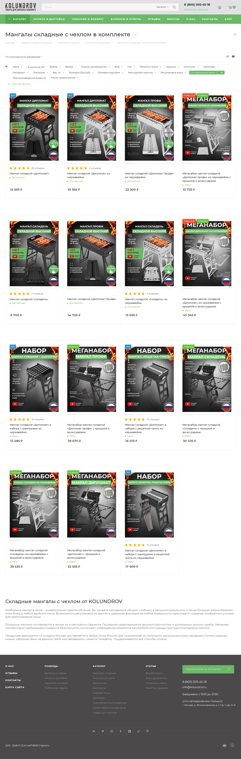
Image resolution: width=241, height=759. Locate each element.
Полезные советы (156, 683)
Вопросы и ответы (55, 673)
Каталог (99, 666)
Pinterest (147, 731)
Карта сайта (14, 687)
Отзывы (11, 673)
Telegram (102, 731)
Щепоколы (99, 688)
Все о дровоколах (156, 678)
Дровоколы (99, 683)
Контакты (13, 680)
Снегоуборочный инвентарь (110, 702)
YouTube (111, 731)
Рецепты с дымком (157, 688)
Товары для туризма (105, 712)
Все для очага (154, 673)
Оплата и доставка (56, 678)
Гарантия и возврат (56, 683)
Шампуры (99, 697)
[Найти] (174, 7)
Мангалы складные (104, 673)
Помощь (51, 666)
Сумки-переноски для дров (109, 707)
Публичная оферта (56, 688)
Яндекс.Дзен (129, 731)
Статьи (151, 666)
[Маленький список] (227, 56)
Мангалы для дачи (104, 678)
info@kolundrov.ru (194, 687)
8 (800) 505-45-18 (197, 4)
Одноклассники (120, 731)
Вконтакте (93, 731)
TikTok (138, 731)
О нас (9, 666)
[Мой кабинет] (219, 8)
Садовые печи (101, 692)
